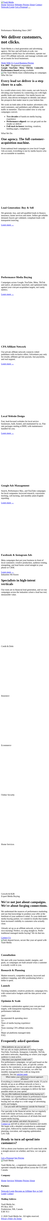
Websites (18, 5)
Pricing (26, 5)
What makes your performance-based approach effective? (24, 1078)
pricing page (22, 1074)
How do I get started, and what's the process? (20, 1121)
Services (10, 5)
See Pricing (19, 1158)
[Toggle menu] (29, 7)
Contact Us (6, 938)
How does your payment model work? (17, 1060)
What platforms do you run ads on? (16, 1047)
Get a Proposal (21, 7)
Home (3, 5)
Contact (38, 5)
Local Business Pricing (24, 63)
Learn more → (7, 225)
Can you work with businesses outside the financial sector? (24, 1108)
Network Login (7, 7)
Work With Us (7, 63)
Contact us (5, 1124)
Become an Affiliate (23, 1191)
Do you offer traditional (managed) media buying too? (23, 1094)
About (32, 5)
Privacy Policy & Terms (11, 1218)
